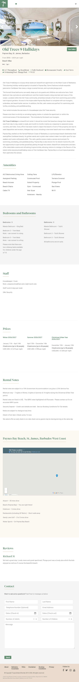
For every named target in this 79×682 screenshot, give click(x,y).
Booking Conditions (50, 407)
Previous (3, 27)
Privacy (51, 667)
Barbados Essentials (15, 668)
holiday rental (17, 85)
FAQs (23, 667)
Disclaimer (32, 667)
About (6, 667)
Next (76, 27)
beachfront (25, 121)
